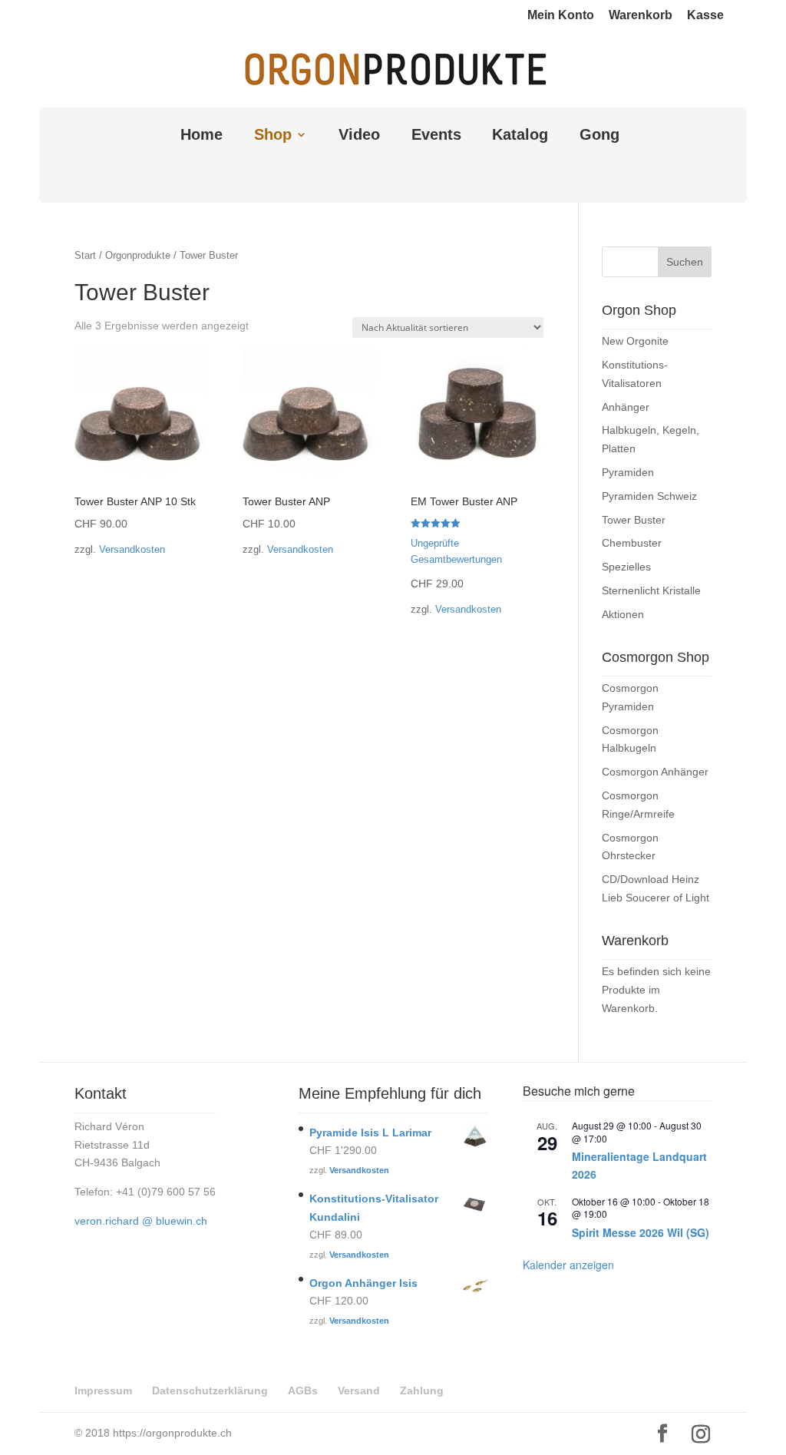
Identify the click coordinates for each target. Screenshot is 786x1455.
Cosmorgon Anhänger (655, 772)
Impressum (103, 1390)
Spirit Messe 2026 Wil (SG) (640, 1232)
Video (359, 136)
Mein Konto (560, 15)
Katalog (520, 136)
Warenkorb (640, 15)
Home (201, 136)
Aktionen (623, 614)
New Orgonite (635, 341)
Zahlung (422, 1390)
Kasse (705, 15)
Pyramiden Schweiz (649, 496)
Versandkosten (132, 549)
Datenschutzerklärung (210, 1390)
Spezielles (626, 567)
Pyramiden (628, 472)
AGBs (303, 1390)
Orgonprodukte (137, 255)
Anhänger (625, 407)
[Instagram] (700, 1434)
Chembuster (632, 543)
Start (85, 255)
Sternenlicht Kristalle (651, 590)
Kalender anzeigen (568, 1264)
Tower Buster (633, 520)
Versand (359, 1390)
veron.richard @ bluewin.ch (140, 1221)
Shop (273, 136)
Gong (599, 136)
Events (436, 136)
